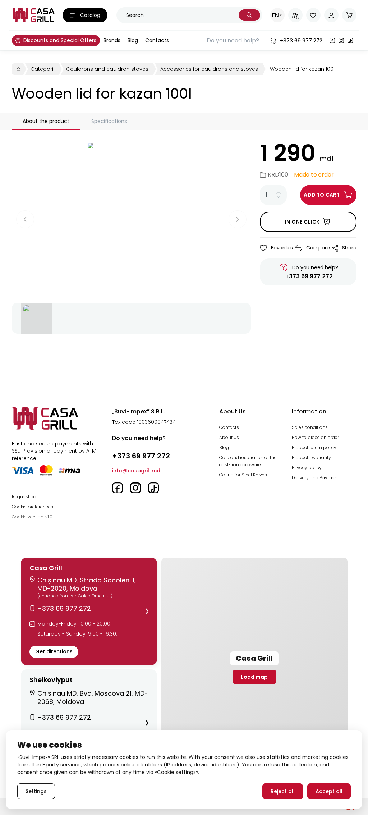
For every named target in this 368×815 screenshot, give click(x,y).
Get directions (54, 651)
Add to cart (322, 194)
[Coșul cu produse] (349, 15)
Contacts (229, 427)
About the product (46, 121)
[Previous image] (25, 219)
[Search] (249, 15)
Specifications (109, 121)
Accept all (329, 791)
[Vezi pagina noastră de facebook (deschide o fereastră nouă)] (332, 40)
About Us (229, 437)
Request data (26, 497)
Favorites (282, 247)
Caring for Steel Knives (243, 475)
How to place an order (315, 437)
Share (349, 247)
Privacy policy (307, 467)
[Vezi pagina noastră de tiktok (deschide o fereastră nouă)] (350, 40)
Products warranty (311, 457)
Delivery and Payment (315, 478)
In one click (302, 221)
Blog (224, 447)
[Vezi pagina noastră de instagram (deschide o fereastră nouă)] (341, 40)
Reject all (283, 791)
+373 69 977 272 (309, 276)
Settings (36, 791)
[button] (89, 611)
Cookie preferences (32, 507)
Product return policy (314, 447)
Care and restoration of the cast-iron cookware (248, 461)
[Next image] (238, 219)
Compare (318, 247)
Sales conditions (310, 427)
